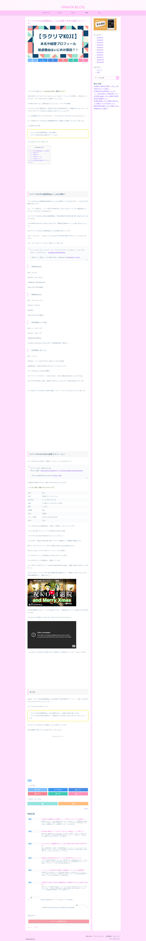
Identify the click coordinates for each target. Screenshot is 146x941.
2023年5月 (100, 37)
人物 (30, 780)
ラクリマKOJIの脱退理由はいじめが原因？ (39, 150)
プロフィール (116, 936)
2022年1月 (100, 57)
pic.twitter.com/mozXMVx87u (74, 470)
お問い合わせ (89, 936)
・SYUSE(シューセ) (35, 156)
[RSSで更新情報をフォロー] (73, 803)
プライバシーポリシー (99, 936)
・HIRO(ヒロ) (34, 154)
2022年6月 (100, 45)
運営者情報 (108, 936)
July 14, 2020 (57, 475)
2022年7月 (100, 42)
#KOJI (63, 470)
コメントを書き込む (59, 921)
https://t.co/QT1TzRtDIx (48, 470)
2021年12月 (100, 60)
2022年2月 (100, 55)
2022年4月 (100, 50)
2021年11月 (100, 62)
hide (42, 147)
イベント (99, 70)
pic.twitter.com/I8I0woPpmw (56, 252)
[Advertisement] (58, 77)
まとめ (30, 162)
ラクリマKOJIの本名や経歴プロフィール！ (39, 160)
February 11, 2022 (74, 257)
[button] (117, 78)
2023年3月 (100, 40)
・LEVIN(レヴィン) (35, 158)
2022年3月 (100, 52)
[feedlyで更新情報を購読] (43, 803)
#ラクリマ (58, 470)
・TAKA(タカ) (34, 152)
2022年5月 (100, 47)
